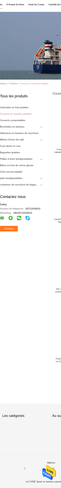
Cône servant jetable (11, 171)
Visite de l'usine (36, 4)
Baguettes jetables (10, 152)
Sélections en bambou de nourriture (19, 133)
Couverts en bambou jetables (34, 83)
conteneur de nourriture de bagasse (19, 184)
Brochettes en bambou (12, 126)
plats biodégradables (11, 178)
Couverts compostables (12, 120)
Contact (9, 228)
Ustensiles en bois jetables (14, 107)
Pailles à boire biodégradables (16, 158)
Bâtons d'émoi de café (12, 139)
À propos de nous (15, 4)
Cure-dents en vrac (10, 146)
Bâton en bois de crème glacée (16, 165)
